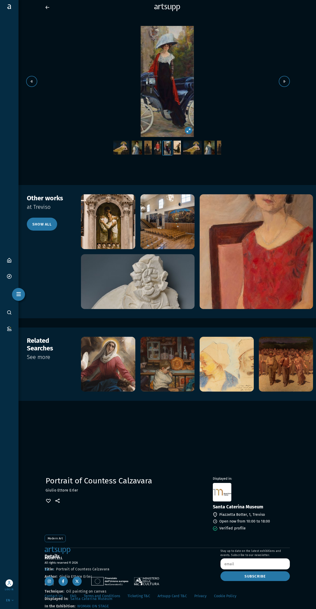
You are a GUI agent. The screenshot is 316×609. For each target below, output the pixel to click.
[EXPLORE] (9, 276)
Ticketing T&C (138, 596)
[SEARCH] (9, 312)
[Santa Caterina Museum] (251, 492)
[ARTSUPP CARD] (9, 328)
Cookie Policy (225, 596)
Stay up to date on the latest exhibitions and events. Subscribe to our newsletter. (250, 553)
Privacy (200, 596)
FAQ (73, 596)
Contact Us (54, 596)
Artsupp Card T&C (172, 596)
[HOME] (9, 260)
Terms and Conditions (102, 596)
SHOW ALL (42, 224)
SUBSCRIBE (255, 576)
